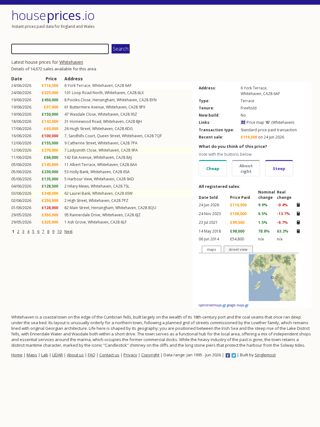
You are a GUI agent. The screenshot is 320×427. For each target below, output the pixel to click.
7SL (126, 186)
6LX (141, 92)
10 (59, 231)
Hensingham (103, 100)
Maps (32, 355)
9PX (142, 107)
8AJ (129, 157)
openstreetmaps (210, 305)
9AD (130, 179)
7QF (158, 135)
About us (75, 355)
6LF (124, 222)
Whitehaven (71, 62)
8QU (152, 207)
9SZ (134, 114)
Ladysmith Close (82, 150)
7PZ (125, 200)
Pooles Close (79, 100)
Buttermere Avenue (87, 107)
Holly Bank (79, 171)
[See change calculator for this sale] (298, 204)
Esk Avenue (82, 157)
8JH (139, 121)
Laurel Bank (80, 193)
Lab (44, 355)
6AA (133, 164)
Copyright (150, 355)
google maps (236, 305)
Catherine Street (82, 143)
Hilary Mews (78, 186)
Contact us (109, 355)
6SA (126, 171)
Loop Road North (87, 92)
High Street (77, 200)
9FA (134, 150)
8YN (153, 100)
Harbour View (80, 179)
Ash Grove (77, 222)
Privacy (130, 355)
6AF (128, 85)
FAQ (91, 355)
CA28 (119, 85)
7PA (134, 143)
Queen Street (108, 135)
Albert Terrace (82, 164)
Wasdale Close (83, 114)
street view (238, 249)
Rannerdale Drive (85, 215)
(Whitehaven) (282, 122)
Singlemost (265, 355)
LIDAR (57, 355)
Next (68, 231)
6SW (128, 193)
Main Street (79, 207)
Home (16, 355)
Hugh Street (80, 128)
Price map (255, 122)
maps (211, 249)
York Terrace (79, 85)
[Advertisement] (236, 23)
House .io (53, 15)
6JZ (138, 215)
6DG (129, 128)
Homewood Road (85, 121)
